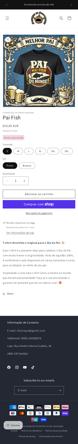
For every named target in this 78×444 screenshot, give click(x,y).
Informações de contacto (51, 436)
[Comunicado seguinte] (71, 5)
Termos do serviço (27, 436)
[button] (7, 18)
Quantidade (9, 173)
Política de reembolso (31, 430)
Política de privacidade (56, 430)
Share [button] (10, 293)
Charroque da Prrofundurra (35, 426)
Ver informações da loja (20, 232)
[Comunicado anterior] (7, 5)
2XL (53, 151)
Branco (27, 165)
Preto (10, 165)
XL (40, 151)
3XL (67, 151)
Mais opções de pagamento (39, 213)
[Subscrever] (60, 390)
